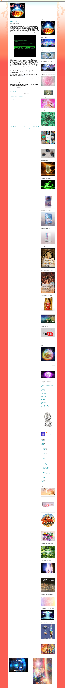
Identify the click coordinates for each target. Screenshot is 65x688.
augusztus (44, 453)
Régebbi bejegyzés (36, 126)
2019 (43, 480)
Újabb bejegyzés (13, 126)
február (44, 461)
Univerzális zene (45, 468)
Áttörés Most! (43, 382)
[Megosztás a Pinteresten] (28, 93)
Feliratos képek (43, 389)
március (44, 459)
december (44, 448)
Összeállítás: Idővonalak (46, 467)
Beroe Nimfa (44, 472)
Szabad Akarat (45, 463)
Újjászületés (17, 5)
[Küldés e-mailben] (24, 93)
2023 (43, 444)
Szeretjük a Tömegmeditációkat (45, 400)
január (44, 477)
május (44, 457)
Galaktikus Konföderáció (46, 473)
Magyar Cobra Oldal (44, 396)
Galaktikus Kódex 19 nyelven (45, 392)
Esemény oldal (43, 384)
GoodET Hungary (43, 393)
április (44, 458)
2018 (43, 481)
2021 (43, 447)
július (44, 454)
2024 (43, 443)
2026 (43, 440)
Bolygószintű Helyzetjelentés (47, 464)
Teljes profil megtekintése (49, 434)
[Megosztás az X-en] (26, 93)
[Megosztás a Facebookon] (27, 93)
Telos (42, 403)
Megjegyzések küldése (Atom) (26, 128)
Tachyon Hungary (43, 402)
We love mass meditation (45, 406)
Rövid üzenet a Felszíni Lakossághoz (46, 475)
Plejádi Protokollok (45, 462)
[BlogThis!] (25, 93)
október (44, 450)
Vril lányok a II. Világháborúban (47, 471)
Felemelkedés (43, 387)
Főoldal (24, 126)
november (44, 449)
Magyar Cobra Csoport (13, 91)
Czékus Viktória (49, 432)
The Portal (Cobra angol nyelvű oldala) (46, 405)
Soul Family (43, 399)
